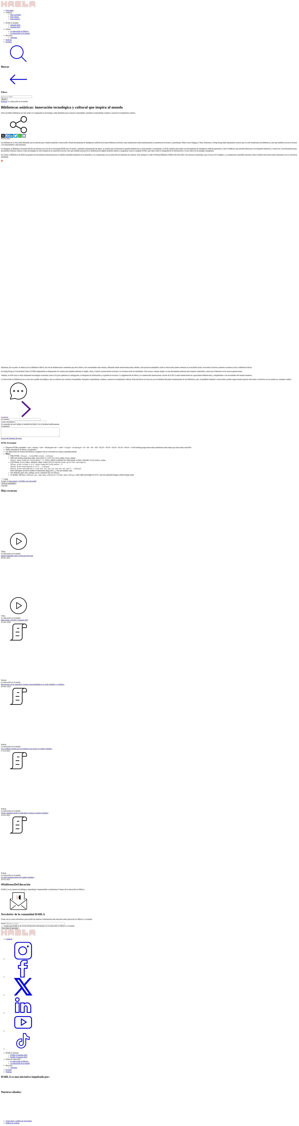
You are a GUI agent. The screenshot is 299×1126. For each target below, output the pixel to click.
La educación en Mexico (19, 1061)
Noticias (9, 40)
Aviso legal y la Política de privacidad (22, 481)
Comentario (5, 426)
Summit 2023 (15, 27)
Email (3, 923)
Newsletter (10, 10)
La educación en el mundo (20, 33)
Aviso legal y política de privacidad (19, 1121)
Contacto (9, 939)
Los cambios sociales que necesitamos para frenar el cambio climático (26, 749)
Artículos (13, 38)
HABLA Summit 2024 (18, 1055)
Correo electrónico (8, 422)
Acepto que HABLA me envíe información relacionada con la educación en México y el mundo (39, 926)
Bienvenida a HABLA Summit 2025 (14, 620)
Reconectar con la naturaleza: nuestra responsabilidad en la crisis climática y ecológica (32, 684)
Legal (6, 479)
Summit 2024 (15, 25)
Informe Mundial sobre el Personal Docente (17, 556)
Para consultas (15, 15)
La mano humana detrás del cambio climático (17, 877)
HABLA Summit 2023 (18, 1057)
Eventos (9, 42)
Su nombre (5, 419)
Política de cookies (12, 1123)
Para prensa (14, 17)
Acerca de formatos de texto (11, 438)
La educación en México (19, 31)
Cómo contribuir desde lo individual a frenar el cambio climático (24, 813)
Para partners (15, 19)
